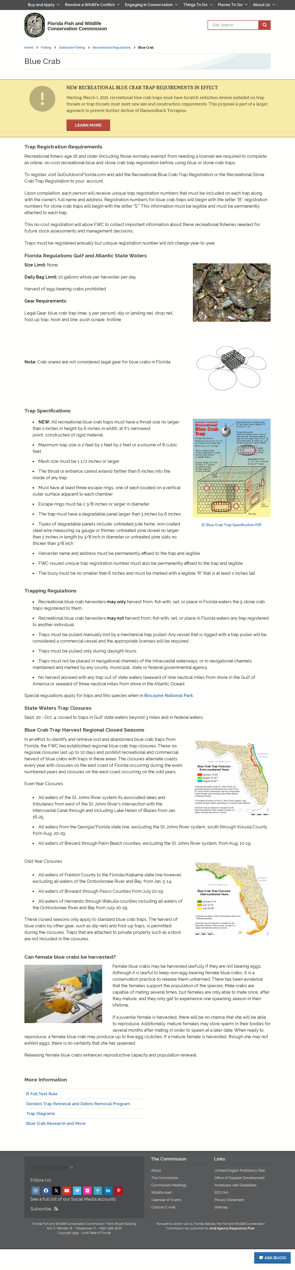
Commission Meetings (169, 1185)
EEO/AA (221, 1192)
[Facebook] (46, 1191)
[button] (43, 5)
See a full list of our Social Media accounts (73, 1199)
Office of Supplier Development (239, 1178)
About (156, 1170)
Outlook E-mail (163, 1207)
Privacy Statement (229, 1200)
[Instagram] (36, 1191)
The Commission (164, 1178)
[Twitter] (56, 1191)
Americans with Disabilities (235, 1185)
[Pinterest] (118, 1191)
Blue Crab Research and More (56, 1123)
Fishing (46, 47)
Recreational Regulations (112, 47)
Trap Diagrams (40, 1113)
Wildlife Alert (161, 1192)
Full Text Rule (43, 1093)
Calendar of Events (166, 1200)
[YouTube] (67, 1191)
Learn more (88, 125)
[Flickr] (87, 1191)
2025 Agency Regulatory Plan (232, 1228)
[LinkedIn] (108, 1191)
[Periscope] (98, 1191)
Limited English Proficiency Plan (239, 1170)
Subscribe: (41, 1208)
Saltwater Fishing (72, 47)
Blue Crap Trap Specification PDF (234, 525)
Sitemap (221, 1207)
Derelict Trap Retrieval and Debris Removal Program (78, 1103)
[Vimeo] (77, 1191)
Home (28, 47)
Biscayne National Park (168, 695)
